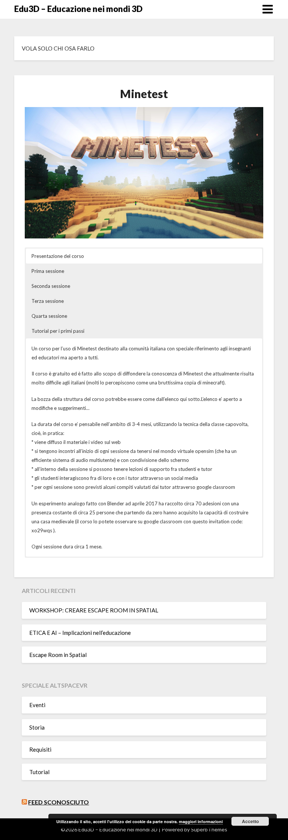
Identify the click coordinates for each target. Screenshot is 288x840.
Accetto (250, 821)
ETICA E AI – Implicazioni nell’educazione (80, 632)
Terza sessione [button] (48, 301)
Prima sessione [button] (48, 271)
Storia (37, 727)
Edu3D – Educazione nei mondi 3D (78, 9)
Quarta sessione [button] (49, 316)
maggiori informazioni (201, 821)
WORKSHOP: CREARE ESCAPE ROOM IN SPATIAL (93, 610)
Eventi (37, 704)
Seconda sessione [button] (51, 286)
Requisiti (40, 749)
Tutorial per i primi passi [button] (58, 331)
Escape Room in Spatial (58, 654)
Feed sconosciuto (58, 802)
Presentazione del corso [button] (58, 256)
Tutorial (39, 772)
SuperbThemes (209, 829)
